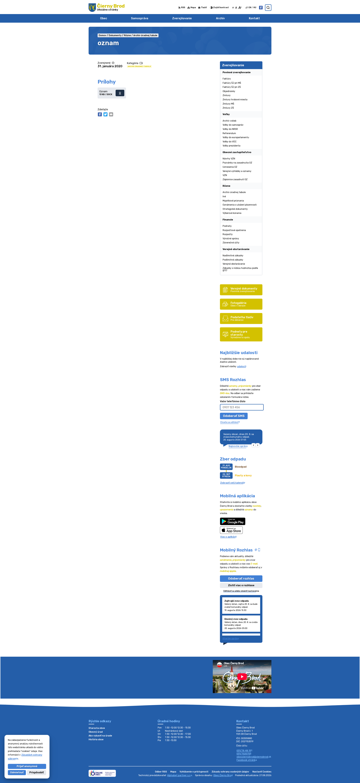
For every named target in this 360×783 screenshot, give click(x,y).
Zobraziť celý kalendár (232, 482)
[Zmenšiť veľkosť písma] (233, 8)
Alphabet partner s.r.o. (180, 775)
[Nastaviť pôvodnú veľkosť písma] (236, 8)
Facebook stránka (247, 760)
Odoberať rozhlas (241, 578)
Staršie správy (230, 638)
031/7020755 (244, 753)
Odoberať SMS (234, 416)
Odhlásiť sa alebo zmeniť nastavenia (241, 591)
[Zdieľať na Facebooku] (100, 114)
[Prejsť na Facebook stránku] (261, 8)
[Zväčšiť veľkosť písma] (240, 8)
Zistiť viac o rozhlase (241, 585)
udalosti (241, 366)
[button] (253, 445)
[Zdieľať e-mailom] (111, 114)
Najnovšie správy (238, 446)
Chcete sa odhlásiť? (230, 422)
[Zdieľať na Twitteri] (105, 114)
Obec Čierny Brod (223, 775)
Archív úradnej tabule (139, 66)
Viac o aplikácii (228, 536)
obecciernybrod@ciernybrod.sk (254, 756)
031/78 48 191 (244, 750)
